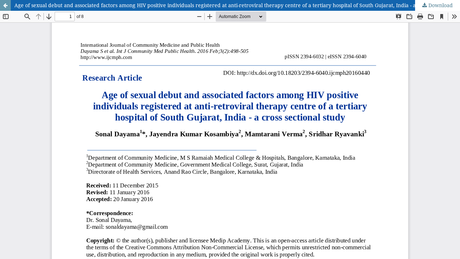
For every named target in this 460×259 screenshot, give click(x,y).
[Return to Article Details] (5, 5)
